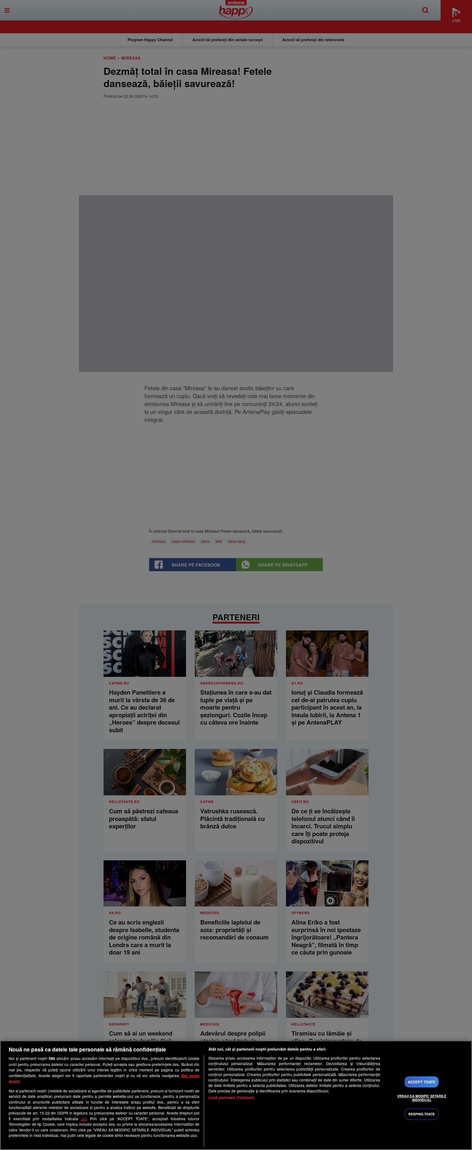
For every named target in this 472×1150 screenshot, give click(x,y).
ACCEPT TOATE (422, 1081)
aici (84, 1118)
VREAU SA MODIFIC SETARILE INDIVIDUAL (421, 1097)
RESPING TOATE (421, 1114)
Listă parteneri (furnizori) (231, 1097)
